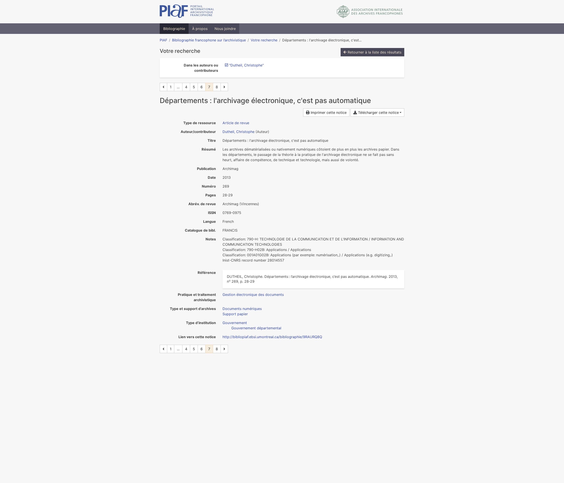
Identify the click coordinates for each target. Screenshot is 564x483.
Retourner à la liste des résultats (374, 52)
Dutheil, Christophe (238, 131)
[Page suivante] (224, 87)
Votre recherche (264, 40)
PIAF (163, 40)
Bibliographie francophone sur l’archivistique (209, 40)
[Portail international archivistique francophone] (187, 11)
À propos (200, 28)
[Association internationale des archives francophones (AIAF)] (369, 11)
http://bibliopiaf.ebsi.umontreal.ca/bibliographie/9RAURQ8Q (272, 337)
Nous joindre (225, 28)
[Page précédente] (163, 87)
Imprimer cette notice (328, 112)
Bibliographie (174, 28)
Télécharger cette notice (378, 112)
